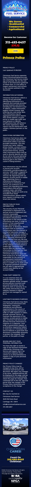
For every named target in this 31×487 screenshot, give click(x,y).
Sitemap (9, 472)
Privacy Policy (17, 472)
